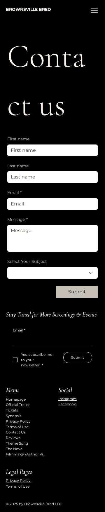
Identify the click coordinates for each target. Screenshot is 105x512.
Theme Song (17, 443)
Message (17, 219)
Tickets (12, 410)
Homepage (16, 399)
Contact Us (16, 432)
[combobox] (52, 273)
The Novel (14, 449)
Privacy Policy (18, 421)
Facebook (67, 404)
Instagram (67, 399)
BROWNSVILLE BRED (28, 9)
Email (14, 192)
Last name (18, 166)
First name (18, 139)
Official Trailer (18, 404)
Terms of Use (17, 427)
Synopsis (13, 416)
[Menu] (94, 10)
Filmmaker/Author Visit (26, 454)
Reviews (13, 438)
